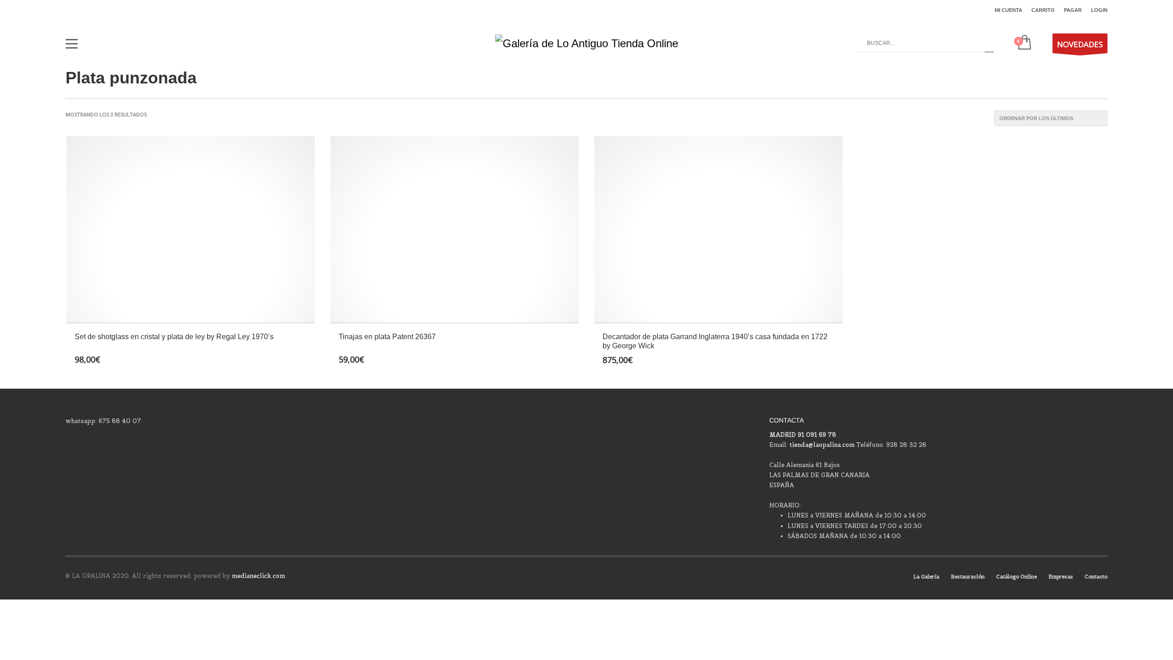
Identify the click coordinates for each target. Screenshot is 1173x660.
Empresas (1060, 576)
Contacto (1096, 576)
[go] (989, 43)
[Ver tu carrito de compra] (1024, 43)
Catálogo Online (1016, 576)
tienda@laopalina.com (822, 445)
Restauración (968, 576)
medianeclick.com (258, 576)
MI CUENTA (1008, 10)
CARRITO (1043, 10)
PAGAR (1073, 10)
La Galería (926, 576)
